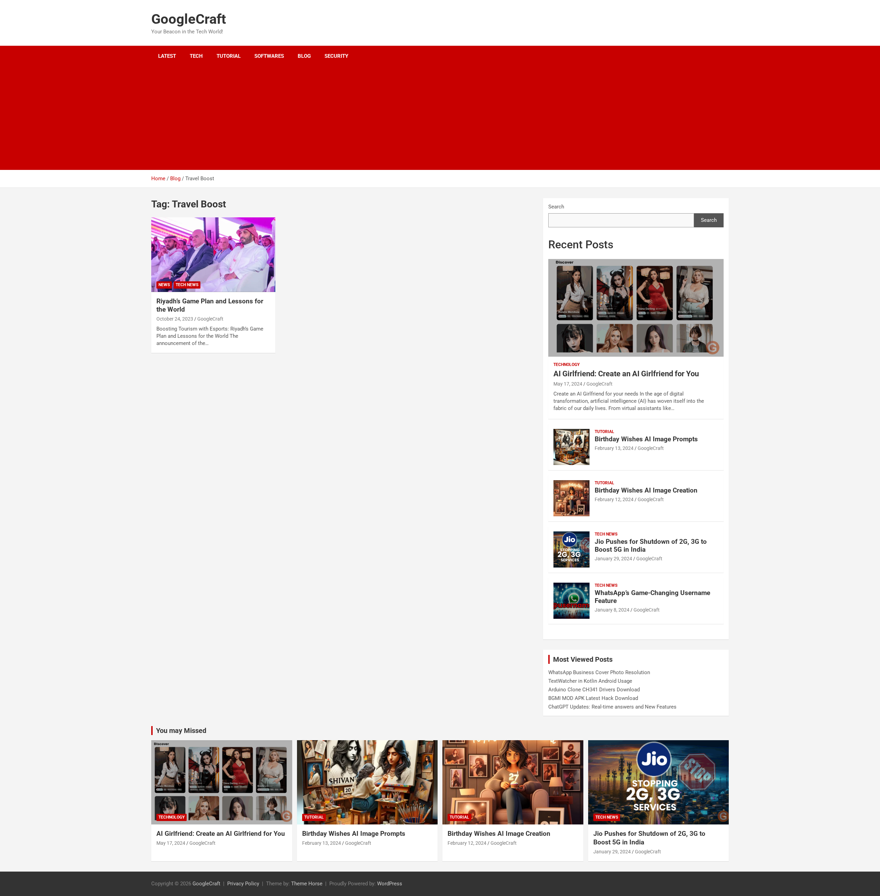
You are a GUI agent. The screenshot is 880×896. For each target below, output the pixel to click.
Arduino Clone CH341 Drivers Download (594, 690)
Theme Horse (306, 884)
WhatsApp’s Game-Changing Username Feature (652, 597)
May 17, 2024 (567, 384)
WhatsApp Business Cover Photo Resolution (599, 672)
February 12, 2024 (614, 499)
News (164, 284)
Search (556, 207)
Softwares (269, 56)
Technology (566, 364)
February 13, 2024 (614, 448)
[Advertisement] (430, 118)
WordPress (389, 884)
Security (336, 56)
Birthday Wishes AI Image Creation (646, 490)
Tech (196, 56)
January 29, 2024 (613, 558)
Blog (304, 56)
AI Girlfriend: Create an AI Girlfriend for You (626, 373)
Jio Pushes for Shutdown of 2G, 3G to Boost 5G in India (651, 545)
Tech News (187, 284)
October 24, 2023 (174, 319)
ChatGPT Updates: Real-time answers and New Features (612, 707)
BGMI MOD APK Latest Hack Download (593, 698)
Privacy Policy (243, 884)
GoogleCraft (188, 19)
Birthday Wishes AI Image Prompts (646, 439)
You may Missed (181, 730)
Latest (167, 56)
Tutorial (229, 56)
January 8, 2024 (612, 610)
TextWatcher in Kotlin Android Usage (590, 681)
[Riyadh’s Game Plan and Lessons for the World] (213, 254)
